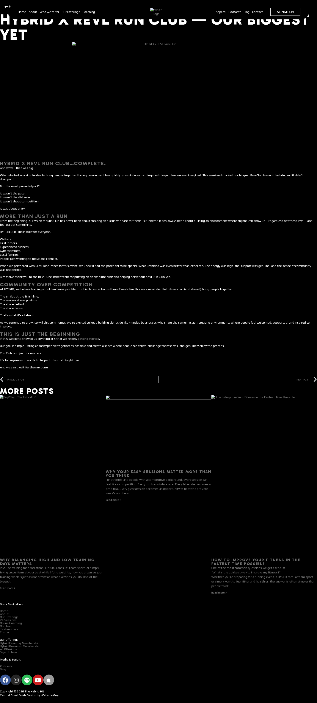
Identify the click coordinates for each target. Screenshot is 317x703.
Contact (257, 12)
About (33, 12)
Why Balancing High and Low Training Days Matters (47, 561)
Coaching (89, 12)
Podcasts (235, 12)
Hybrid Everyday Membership (19, 643)
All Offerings (8, 649)
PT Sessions (8, 620)
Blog (247, 12)
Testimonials (9, 629)
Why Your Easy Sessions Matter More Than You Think (158, 473)
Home (22, 12)
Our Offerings (71, 12)
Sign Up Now (8, 652)
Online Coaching (11, 623)
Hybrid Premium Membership (20, 646)
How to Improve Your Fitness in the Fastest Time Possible (255, 561)
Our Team (7, 626)
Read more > (7, 588)
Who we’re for (50, 12)
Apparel (221, 12)
